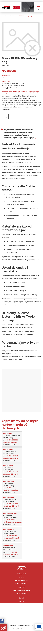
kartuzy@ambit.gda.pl (9, 88)
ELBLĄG (21, 598)
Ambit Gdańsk (8, 449)
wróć (10, 116)
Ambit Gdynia (8, 465)
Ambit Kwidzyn (8, 529)
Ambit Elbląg (7, 433)
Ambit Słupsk (8, 545)
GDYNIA (21, 605)
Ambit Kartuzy (8, 481)
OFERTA (21, 577)
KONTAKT (22, 587)
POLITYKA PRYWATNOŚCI (21, 590)
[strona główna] (21, 568)
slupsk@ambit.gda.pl (10, 554)
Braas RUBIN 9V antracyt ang (24, 16)
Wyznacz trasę (10, 444)
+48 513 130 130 (11, 520)
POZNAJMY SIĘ (21, 574)
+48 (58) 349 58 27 (12, 456)
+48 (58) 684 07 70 (12, 488)
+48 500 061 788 (11, 552)
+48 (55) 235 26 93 (12, 440)
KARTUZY (21, 608)
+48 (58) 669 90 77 (12, 472)
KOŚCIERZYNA (21, 614)
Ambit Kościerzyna (10, 513)
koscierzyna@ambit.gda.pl (12, 522)
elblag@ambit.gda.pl (10, 442)
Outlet (12, 16)
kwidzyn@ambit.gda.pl (11, 538)
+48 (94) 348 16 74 (12, 504)
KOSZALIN (21, 611)
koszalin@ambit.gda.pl (11, 506)
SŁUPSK (21, 621)
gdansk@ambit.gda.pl (10, 458)
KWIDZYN (22, 618)
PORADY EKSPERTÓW (21, 580)
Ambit (7, 16)
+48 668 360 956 (11, 536)
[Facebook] (2, 621)
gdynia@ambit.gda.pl (10, 474)
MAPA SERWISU (21, 594)
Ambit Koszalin (8, 497)
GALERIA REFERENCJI (21, 584)
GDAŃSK (21, 601)
